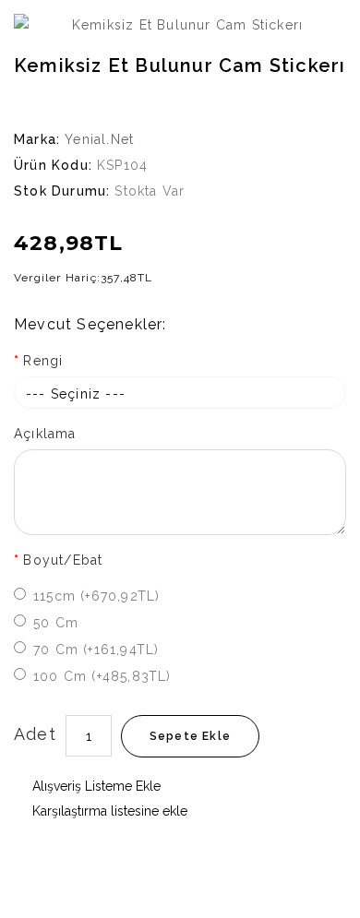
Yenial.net (99, 139)
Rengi (43, 360)
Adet (35, 734)
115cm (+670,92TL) (96, 596)
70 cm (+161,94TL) (96, 649)
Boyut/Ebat (62, 560)
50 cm (55, 622)
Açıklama (45, 433)
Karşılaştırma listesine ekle (108, 811)
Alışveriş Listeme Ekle (95, 786)
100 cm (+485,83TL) (102, 676)
